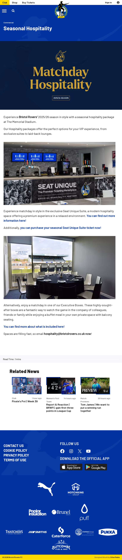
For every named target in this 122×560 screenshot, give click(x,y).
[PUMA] (46, 489)
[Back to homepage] (61, 10)
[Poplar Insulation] (37, 512)
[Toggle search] (13, 11)
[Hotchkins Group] (76, 489)
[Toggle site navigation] (4, 11)
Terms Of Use (15, 460)
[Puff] (84, 512)
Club (4, 2)
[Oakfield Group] (84, 532)
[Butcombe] (61, 545)
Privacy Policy (16, 455)
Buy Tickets (28, 2)
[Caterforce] (61, 532)
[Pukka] (108, 532)
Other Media (115, 557)
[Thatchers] (14, 532)
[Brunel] (61, 512)
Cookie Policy (15, 450)
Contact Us (14, 445)
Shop (14, 2)
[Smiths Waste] (37, 532)
